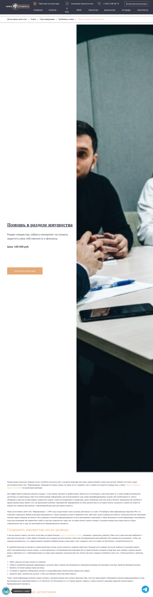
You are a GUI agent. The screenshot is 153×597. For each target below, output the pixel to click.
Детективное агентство (17, 19)
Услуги (33, 19)
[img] (17, 6)
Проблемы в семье (66, 19)
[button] (136, 3)
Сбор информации (47, 19)
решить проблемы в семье (71, 535)
